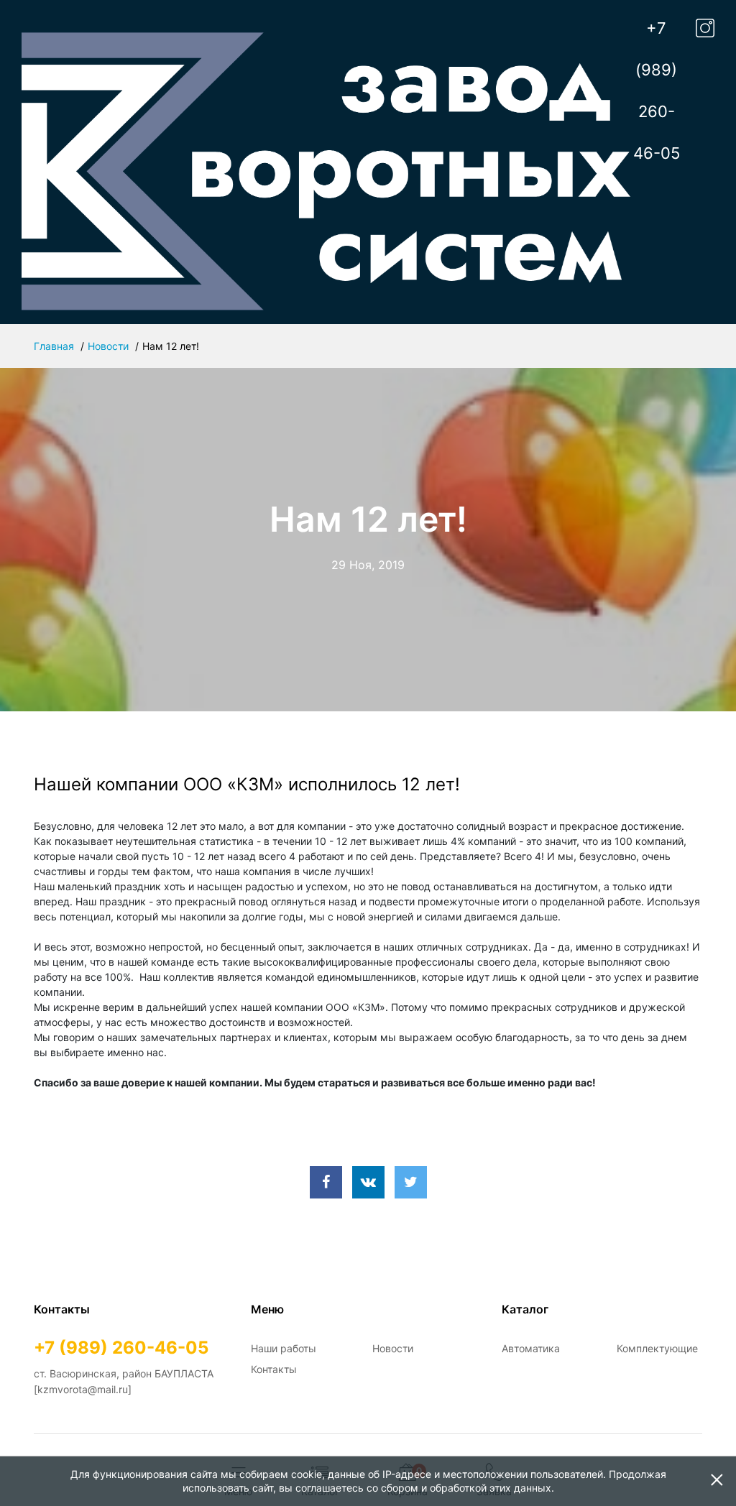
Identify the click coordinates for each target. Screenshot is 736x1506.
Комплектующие (657, 1348)
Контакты (274, 1369)
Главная (54, 346)
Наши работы (283, 1348)
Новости (108, 346)
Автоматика (531, 1348)
